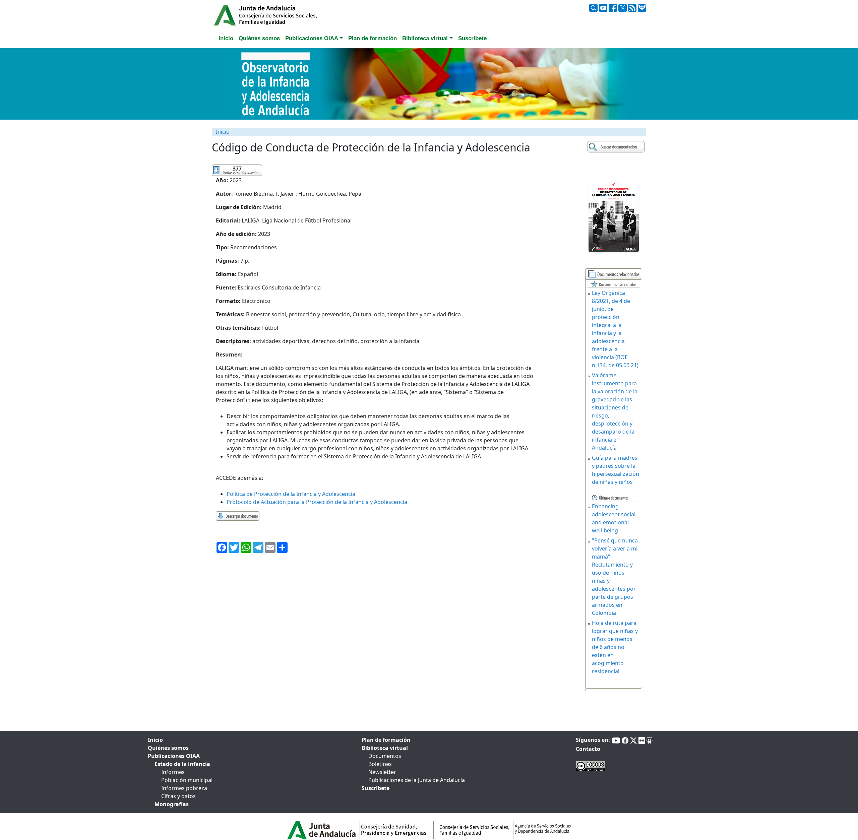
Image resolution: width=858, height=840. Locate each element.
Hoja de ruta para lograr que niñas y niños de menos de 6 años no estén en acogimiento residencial (615, 647)
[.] (617, 147)
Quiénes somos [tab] (259, 38)
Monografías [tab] (172, 804)
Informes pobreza (184, 788)
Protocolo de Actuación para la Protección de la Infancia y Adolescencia (317, 502)
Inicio (223, 131)
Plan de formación (386, 740)
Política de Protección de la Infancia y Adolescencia (291, 494)
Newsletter (382, 772)
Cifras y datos (178, 796)
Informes (173, 772)
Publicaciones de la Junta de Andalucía (416, 780)
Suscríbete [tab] (472, 38)
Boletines (380, 764)
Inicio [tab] (226, 38)
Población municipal (186, 780)
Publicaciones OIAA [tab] (174, 756)
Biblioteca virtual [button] (425, 38)
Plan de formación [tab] (372, 38)
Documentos (384, 756)
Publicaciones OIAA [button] (311, 38)
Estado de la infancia (182, 764)
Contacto (588, 749)
